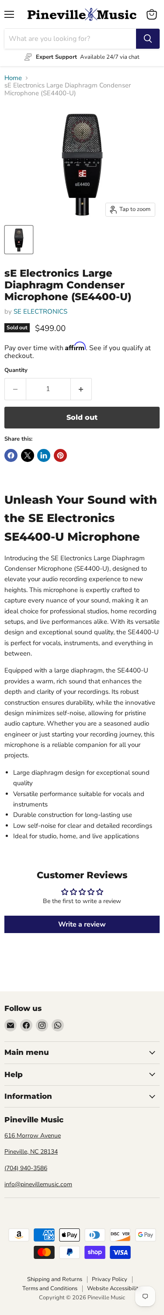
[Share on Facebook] (10, 455)
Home (13, 78)
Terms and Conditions (49, 1288)
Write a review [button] (82, 924)
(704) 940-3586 (25, 1168)
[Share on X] (27, 455)
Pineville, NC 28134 (31, 1152)
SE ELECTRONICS (40, 311)
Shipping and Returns (54, 1279)
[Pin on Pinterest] (60, 455)
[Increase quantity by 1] (81, 389)
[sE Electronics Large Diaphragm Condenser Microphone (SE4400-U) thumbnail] (19, 240)
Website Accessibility (114, 1288)
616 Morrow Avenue (32, 1135)
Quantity (16, 370)
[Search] (148, 39)
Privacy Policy (109, 1279)
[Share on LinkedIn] (43, 455)
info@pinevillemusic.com (38, 1184)
